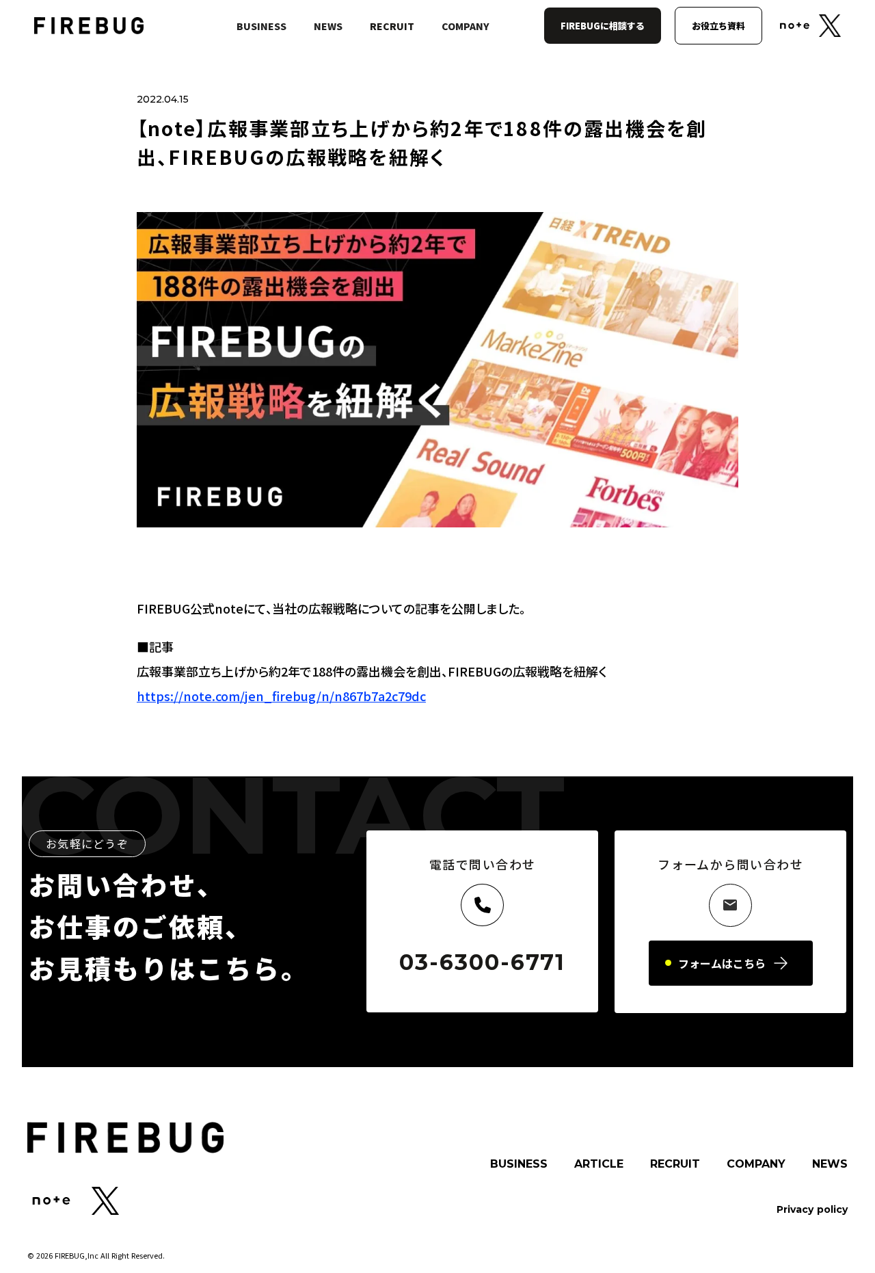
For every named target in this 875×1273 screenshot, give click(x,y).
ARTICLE (598, 1164)
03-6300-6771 (482, 962)
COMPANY (465, 26)
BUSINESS (261, 26)
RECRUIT (392, 26)
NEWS (328, 26)
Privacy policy (812, 1209)
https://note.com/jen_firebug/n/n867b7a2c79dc (281, 696)
